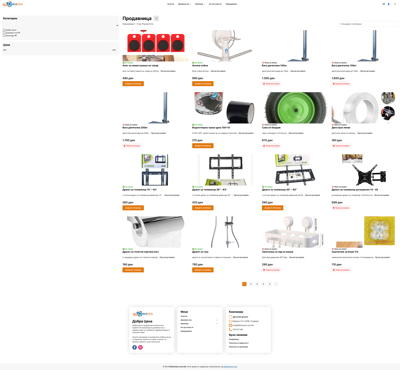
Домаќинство (183, 4)
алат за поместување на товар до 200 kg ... (149, 71)
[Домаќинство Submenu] (191, 4)
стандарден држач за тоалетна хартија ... (148, 257)
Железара (199, 4)
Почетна (170, 4)
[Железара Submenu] (205, 4)
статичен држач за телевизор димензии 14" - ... (151, 195)
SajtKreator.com (230, 367)
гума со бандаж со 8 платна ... (283, 133)
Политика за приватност (239, 343)
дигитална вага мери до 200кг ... (144, 133)
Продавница (234, 339)
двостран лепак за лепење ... (352, 133)
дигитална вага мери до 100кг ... (284, 71)
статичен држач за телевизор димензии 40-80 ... (291, 195)
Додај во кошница (133, 83)
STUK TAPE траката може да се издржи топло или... (223, 133)
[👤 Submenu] (391, 4)
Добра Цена (11, 30)
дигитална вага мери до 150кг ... (353, 71)
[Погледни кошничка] (383, 4)
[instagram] (140, 347)
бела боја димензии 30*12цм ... (283, 257)
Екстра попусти (215, 4)
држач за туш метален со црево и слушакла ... (220, 257)
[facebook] (134, 347)
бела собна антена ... (209, 71)
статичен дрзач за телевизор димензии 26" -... (220, 195)
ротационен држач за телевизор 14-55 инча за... (360, 195)
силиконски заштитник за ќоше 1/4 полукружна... (361, 257)
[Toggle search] (395, 4)
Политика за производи (238, 347)
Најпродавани (231, 4)
